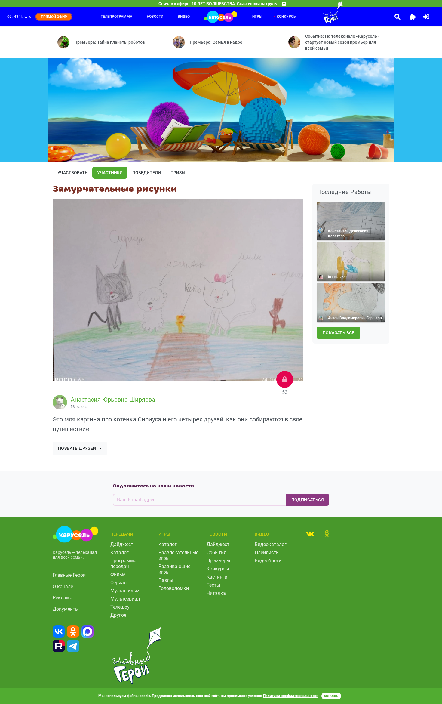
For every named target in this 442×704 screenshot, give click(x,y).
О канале (63, 586)
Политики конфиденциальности (290, 696)
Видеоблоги (268, 561)
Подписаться (307, 499)
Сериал (118, 582)
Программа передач (123, 563)
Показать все (339, 332)
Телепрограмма (116, 16)
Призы (177, 172)
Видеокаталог (271, 544)
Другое (118, 615)
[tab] (310, 533)
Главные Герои (69, 575)
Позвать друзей (77, 448)
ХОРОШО (331, 696)
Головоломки (173, 588)
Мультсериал (125, 599)
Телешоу (120, 607)
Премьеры (218, 561)
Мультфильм (125, 591)
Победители (146, 172)
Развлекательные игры (178, 555)
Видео (184, 16)
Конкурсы (218, 569)
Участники (110, 172)
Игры (257, 16)
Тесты (213, 585)
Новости (155, 16)
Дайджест (121, 544)
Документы (66, 609)
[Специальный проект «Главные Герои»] (313, 12)
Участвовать (72, 172)
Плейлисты (267, 552)
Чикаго (25, 16)
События (216, 552)
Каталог (119, 552)
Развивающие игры (174, 569)
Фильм (118, 574)
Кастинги (217, 577)
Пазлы (165, 580)
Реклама (62, 598)
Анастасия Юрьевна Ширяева (113, 399)
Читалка (216, 593)
